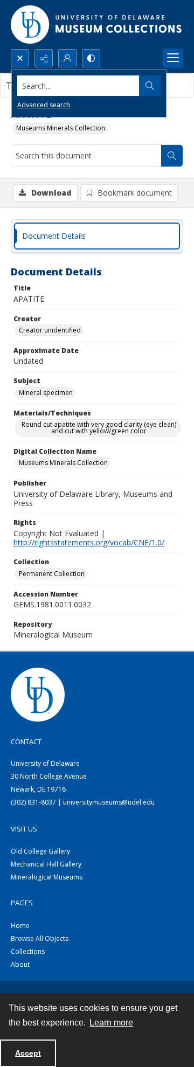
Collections (28, 951)
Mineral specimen (46, 392)
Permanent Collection (52, 573)
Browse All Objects (39, 938)
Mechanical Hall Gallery (46, 864)
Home (20, 925)
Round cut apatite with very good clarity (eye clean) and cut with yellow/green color (99, 427)
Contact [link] (26, 741)
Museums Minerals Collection (60, 128)
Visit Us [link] (24, 829)
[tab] (97, 236)
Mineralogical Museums (46, 877)
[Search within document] (172, 156)
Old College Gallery (40, 851)
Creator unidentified (50, 330)
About (20, 964)
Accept (28, 1053)
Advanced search (43, 104)
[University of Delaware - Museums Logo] (97, 24)
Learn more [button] (111, 1022)
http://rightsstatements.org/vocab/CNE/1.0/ (88, 542)
